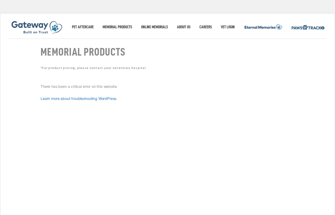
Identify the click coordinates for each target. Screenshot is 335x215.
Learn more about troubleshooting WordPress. (79, 98)
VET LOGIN (228, 27)
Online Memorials (154, 27)
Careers (205, 27)
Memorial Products (117, 27)
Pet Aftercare (83, 27)
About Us (184, 27)
